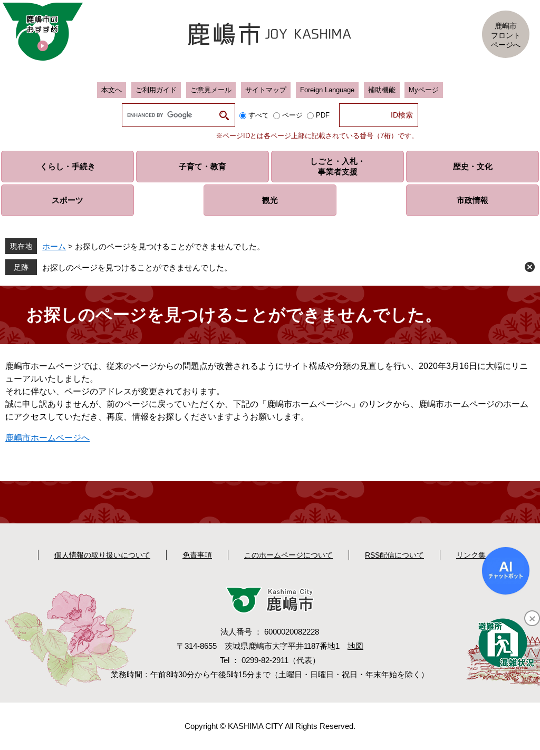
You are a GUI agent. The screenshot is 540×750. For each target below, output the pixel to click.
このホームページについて (288, 555)
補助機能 (382, 90)
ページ (292, 115)
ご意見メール (211, 90)
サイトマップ (265, 90)
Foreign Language (327, 90)
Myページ (424, 90)
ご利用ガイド (156, 90)
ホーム (54, 246)
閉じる (530, 267)
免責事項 (197, 555)
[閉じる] (532, 618)
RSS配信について (394, 555)
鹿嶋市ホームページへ (47, 437)
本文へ (111, 90)
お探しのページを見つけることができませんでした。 (137, 267)
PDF (323, 115)
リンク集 (471, 555)
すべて (258, 115)
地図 (355, 645)
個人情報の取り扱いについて (102, 555)
